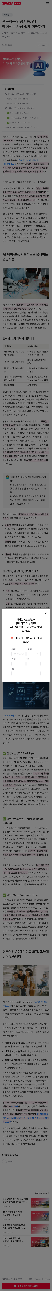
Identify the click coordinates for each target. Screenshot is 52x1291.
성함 (12, 669)
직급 (28, 659)
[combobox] (34, 653)
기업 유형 (29, 649)
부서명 (13, 659)
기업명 (13, 649)
